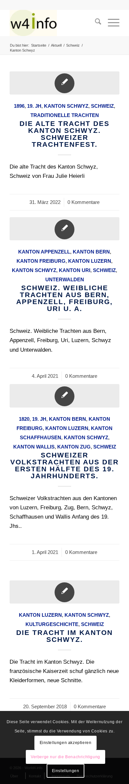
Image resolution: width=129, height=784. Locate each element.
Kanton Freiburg (41, 261)
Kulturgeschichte (51, 624)
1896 (19, 106)
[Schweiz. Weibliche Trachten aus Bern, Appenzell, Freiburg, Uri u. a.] (64, 228)
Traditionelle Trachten (64, 115)
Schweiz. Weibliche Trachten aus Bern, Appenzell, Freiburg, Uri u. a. (64, 298)
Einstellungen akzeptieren (66, 742)
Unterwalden (64, 279)
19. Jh (34, 106)
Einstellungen (65, 770)
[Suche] (94, 23)
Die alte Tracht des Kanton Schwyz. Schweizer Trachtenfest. (64, 134)
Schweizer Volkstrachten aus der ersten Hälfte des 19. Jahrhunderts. (64, 465)
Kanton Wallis (34, 447)
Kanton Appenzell (44, 252)
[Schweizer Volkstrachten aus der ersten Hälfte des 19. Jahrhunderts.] (64, 396)
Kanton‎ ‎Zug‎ (74, 447)
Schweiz (102, 106)
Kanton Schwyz (66, 106)
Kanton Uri (74, 270)
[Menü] (110, 23)
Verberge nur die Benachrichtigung (65, 757)
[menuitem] (94, 23)
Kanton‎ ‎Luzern (89, 261)
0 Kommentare (83, 202)
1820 (24, 419)
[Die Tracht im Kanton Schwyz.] (64, 592)
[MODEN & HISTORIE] (53, 23)
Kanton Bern (91, 252)
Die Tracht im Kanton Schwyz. (64, 636)
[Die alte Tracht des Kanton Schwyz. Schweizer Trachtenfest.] (64, 83)
